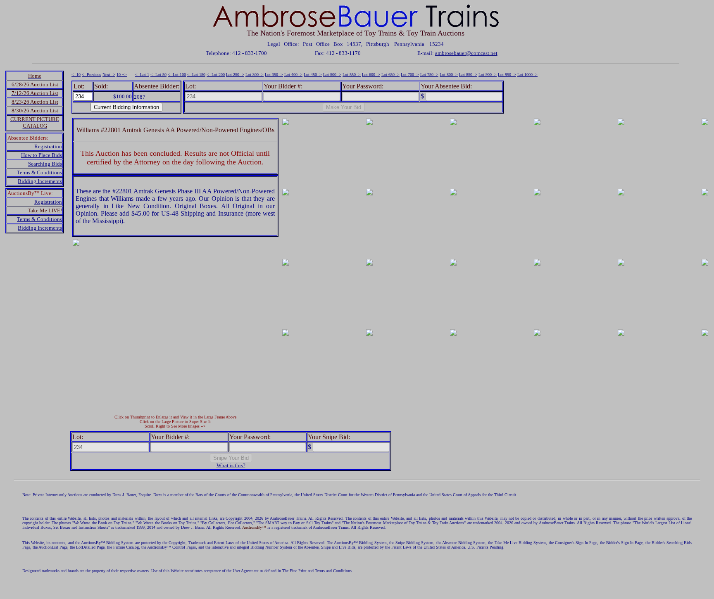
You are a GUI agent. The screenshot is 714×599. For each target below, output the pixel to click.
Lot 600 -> (371, 74)
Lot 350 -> (274, 74)
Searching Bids (45, 164)
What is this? (231, 465)
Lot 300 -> (254, 74)
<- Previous (91, 74)
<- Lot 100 (177, 74)
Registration (48, 146)
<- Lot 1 (142, 74)
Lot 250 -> (235, 74)
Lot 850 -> (468, 74)
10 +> (122, 74)
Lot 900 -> (487, 74)
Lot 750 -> (429, 74)
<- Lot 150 (196, 74)
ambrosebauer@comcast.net (466, 53)
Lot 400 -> (293, 74)
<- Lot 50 (158, 74)
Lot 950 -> (507, 74)
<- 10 (76, 74)
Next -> (108, 74)
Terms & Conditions (39, 172)
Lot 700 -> (410, 74)
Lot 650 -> (390, 74)
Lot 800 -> (449, 74)
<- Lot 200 (216, 74)
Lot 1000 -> (527, 74)
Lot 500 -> (332, 74)
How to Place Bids (41, 155)
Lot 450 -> (313, 74)
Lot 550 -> (352, 74)
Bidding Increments (40, 181)
